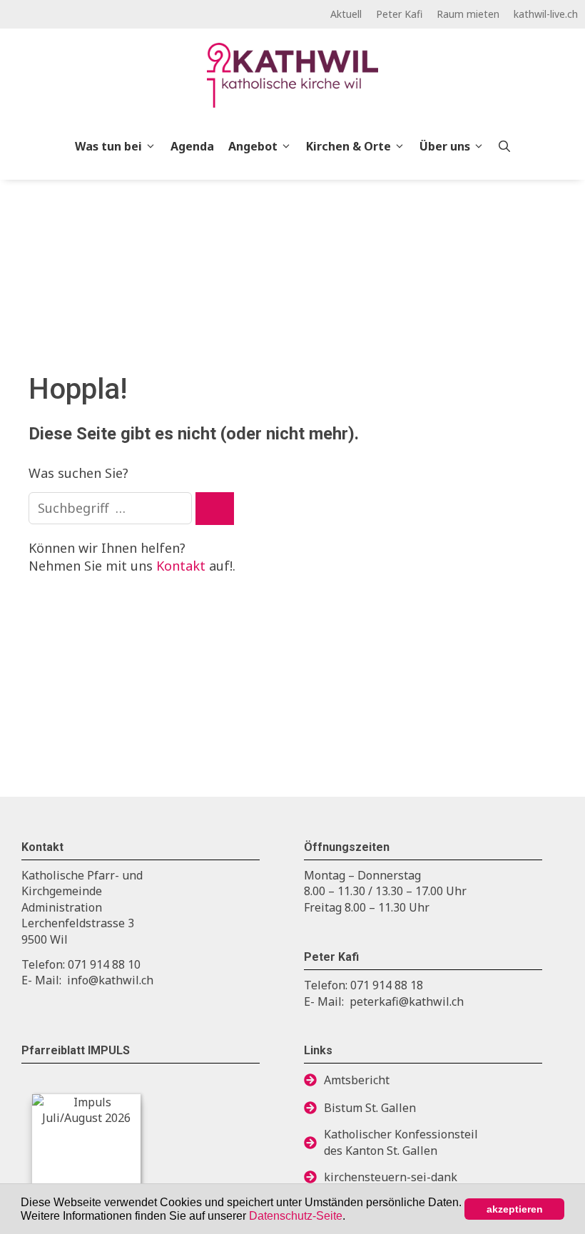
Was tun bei (108, 146)
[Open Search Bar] (504, 146)
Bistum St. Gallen (370, 1108)
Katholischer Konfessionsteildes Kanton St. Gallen (401, 1142)
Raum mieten (468, 14)
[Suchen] (214, 508)
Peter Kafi (399, 14)
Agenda (192, 146)
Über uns (444, 146)
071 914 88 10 (104, 964)
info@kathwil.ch (110, 980)
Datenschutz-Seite (295, 1216)
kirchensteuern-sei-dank (390, 1177)
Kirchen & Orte (348, 146)
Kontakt (180, 565)
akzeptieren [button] (515, 1209)
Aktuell (346, 14)
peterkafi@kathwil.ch (407, 1001)
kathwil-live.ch (546, 14)
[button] (350, 1217)
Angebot (253, 146)
